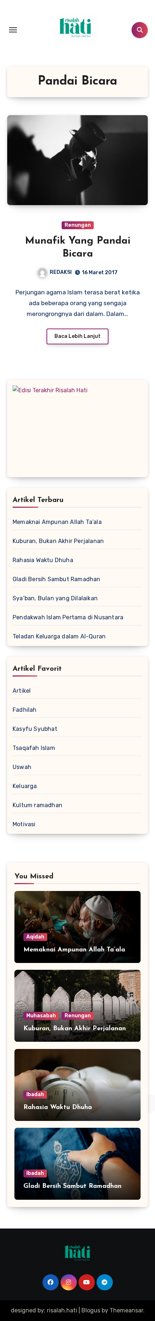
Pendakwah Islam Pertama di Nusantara (68, 617)
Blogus (90, 1310)
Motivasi (24, 824)
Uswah (22, 767)
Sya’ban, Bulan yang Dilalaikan (55, 598)
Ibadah (35, 1094)
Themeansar (126, 1310)
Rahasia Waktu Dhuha (43, 560)
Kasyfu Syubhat (35, 728)
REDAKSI (61, 272)
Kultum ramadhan (37, 805)
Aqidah (35, 937)
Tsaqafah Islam (34, 748)
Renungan (78, 225)
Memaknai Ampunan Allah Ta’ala (57, 522)
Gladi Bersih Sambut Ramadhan (57, 579)
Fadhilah (25, 709)
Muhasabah (41, 1016)
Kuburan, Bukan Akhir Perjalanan (58, 541)
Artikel (22, 690)
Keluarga (25, 786)
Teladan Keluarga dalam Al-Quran (59, 636)
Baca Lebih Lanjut (77, 336)
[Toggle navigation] (13, 30)
